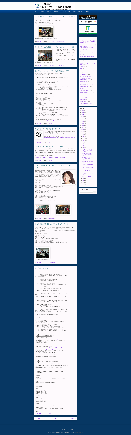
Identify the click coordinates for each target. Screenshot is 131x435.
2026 (82, 110)
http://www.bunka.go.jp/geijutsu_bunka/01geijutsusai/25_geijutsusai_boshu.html (59, 137)
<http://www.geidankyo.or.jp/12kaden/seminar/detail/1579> (50, 157)
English (87, 11)
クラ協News (50, 123)
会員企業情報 (56, 11)
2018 (82, 125)
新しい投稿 (37, 418)
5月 (83, 178)
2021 (82, 119)
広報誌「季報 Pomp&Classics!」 (87, 56)
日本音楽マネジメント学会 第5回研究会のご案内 (52, 71)
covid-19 (82, 94)
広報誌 (74, 11)
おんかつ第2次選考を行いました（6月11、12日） (52, 224)
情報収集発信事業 (84, 81)
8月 (83, 143)
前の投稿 (73, 418)
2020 (82, 121)
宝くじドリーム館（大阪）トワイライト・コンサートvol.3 (55, 16)
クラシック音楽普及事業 (85, 90)
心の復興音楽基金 (51, 218)
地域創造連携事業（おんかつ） (54, 262)
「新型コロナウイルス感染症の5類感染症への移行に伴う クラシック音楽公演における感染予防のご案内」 (88, 46)
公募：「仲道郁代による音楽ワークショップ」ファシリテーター (87, 169)
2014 (82, 133)
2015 (82, 131)
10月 (84, 140)
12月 (84, 136)
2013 (82, 134)
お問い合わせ (81, 11)
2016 (82, 129)
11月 (84, 138)
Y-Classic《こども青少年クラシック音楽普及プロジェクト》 (87, 79)
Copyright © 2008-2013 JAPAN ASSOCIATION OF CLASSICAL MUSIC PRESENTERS (62, 432)
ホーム (36, 11)
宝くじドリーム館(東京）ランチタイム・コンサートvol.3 (54, 47)
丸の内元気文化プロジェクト (86, 92)
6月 (83, 147)
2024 (82, 114)
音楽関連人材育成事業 (85, 86)
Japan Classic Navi (84, 49)
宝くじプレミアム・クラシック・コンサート (56, 41)
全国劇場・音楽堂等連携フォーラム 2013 (49, 146)
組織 (81, 68)
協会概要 (42, 11)
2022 (82, 118)
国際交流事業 (83, 99)
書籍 (69, 11)
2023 (82, 116)
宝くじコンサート (84, 54)
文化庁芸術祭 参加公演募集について (48, 129)
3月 (83, 182)
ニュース (64, 11)
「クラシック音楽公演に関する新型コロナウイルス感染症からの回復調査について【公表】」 (87, 41)
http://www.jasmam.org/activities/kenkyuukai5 (45, 120)
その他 (81, 88)
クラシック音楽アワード (85, 97)
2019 (82, 123)
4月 (83, 180)
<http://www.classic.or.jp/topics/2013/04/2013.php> (49, 339)
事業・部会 (49, 11)
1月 (83, 184)
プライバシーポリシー (62, 429)
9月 (83, 142)
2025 (82, 112)
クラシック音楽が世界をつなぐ (86, 103)
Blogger (81, 432)
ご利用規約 (70, 429)
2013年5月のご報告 (41, 268)
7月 (83, 145)
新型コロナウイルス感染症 (85, 76)
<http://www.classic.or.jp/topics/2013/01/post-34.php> (49, 347)
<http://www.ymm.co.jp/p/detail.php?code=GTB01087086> (49, 349)
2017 (82, 127)
